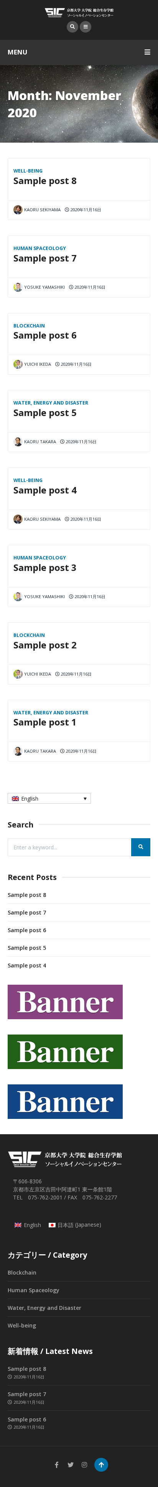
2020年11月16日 (85, 209)
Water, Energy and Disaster (50, 403)
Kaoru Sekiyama (42, 209)
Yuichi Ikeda (37, 364)
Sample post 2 (45, 645)
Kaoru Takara (40, 441)
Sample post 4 (45, 490)
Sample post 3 (45, 567)
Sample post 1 (45, 722)
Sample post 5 (45, 412)
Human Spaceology (39, 248)
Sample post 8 (45, 180)
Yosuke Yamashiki (44, 287)
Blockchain (29, 325)
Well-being (28, 171)
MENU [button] (17, 52)
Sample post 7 (45, 258)
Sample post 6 (45, 335)
